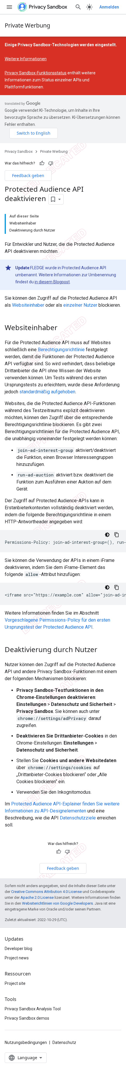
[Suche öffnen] (78, 7)
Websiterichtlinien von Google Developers (57, 903)
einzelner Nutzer (80, 305)
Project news (17, 958)
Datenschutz (64, 1042)
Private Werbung (27, 25)
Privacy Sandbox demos (27, 1018)
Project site (15, 983)
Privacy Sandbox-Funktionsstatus (36, 73)
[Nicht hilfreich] (50, 163)
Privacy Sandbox (19, 151)
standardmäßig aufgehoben (47, 392)
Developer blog (18, 948)
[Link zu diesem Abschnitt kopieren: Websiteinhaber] (63, 328)
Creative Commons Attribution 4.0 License (46, 891)
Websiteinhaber (28, 305)
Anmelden (109, 7)
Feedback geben (28, 175)
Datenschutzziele (78, 818)
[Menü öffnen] (9, 7)
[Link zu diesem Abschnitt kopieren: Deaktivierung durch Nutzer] (103, 650)
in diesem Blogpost (52, 281)
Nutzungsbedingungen (26, 1042)
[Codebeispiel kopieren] (116, 534)
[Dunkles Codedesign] (107, 534)
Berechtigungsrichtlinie (61, 349)
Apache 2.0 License (37, 897)
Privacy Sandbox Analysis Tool (33, 1008)
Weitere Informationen (26, 58)
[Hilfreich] (42, 163)
